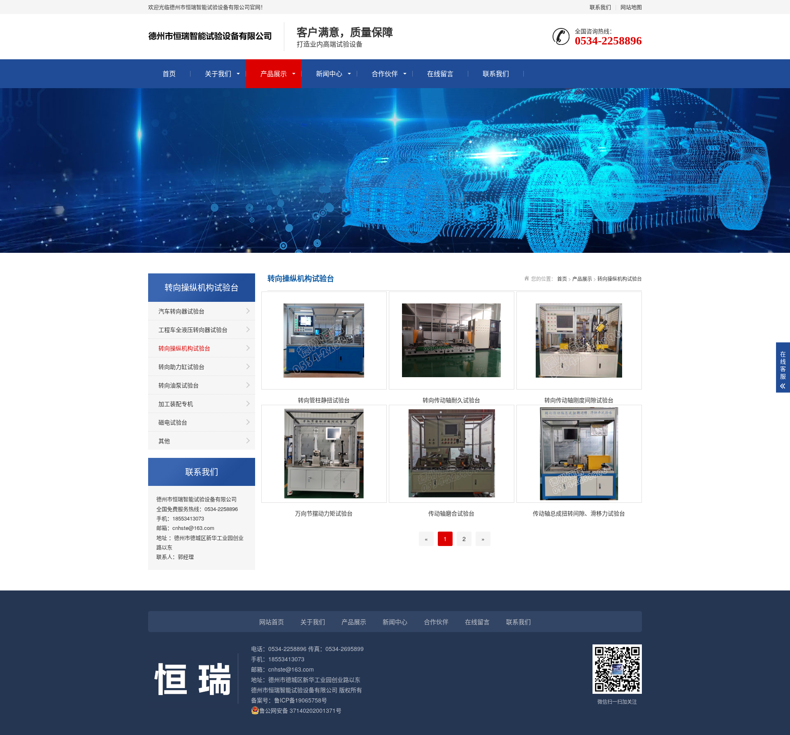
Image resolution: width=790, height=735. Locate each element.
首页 (169, 73)
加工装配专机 (175, 403)
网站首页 (271, 621)
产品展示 (273, 73)
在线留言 (440, 73)
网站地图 (631, 7)
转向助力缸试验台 (181, 366)
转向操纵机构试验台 (184, 348)
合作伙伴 (385, 73)
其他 (164, 440)
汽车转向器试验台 (181, 311)
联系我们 (600, 7)
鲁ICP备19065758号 (300, 700)
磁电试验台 (172, 422)
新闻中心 (329, 73)
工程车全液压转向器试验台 (193, 329)
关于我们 (218, 73)
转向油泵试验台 (178, 385)
